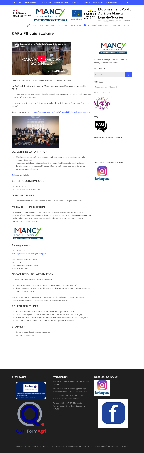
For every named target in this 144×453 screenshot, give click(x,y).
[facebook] (127, 2)
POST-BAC (76, 2)
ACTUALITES (16, 2)
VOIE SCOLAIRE (45, 2)
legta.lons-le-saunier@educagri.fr (31, 253)
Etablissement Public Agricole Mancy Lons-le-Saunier (114, 13)
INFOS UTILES (98, 2)
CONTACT (86, 2)
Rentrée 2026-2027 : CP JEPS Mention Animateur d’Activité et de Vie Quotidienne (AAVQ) (69, 406)
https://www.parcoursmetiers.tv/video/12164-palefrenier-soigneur (61, 112)
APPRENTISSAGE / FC (61, 2)
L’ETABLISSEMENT (30, 2)
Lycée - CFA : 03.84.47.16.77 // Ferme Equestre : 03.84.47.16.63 (56, 25)
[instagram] (131, 2)
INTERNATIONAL (111, 2)
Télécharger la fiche (20, 175)
